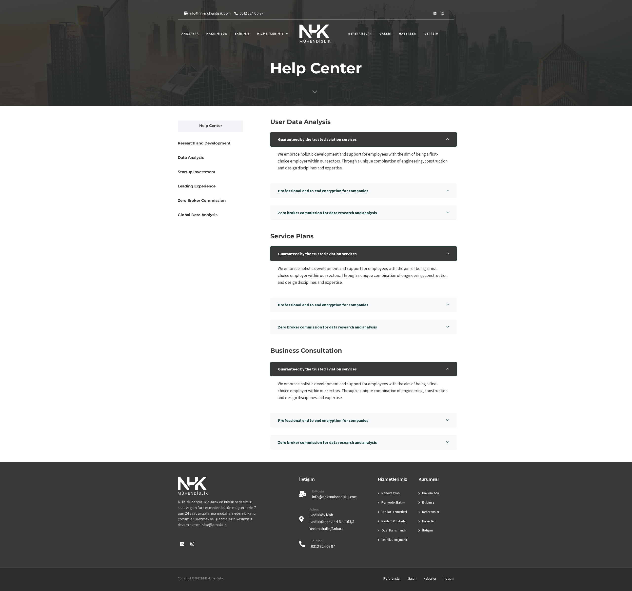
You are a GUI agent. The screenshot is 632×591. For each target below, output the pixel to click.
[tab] (363, 139)
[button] (363, 139)
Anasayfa (190, 33)
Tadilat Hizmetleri (394, 511)
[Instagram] (442, 13)
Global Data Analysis (197, 214)
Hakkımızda (216, 33)
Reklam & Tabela (393, 521)
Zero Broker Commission (202, 200)
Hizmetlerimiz (270, 33)
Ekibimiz (242, 33)
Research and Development (204, 143)
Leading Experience (197, 186)
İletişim (431, 33)
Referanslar (360, 33)
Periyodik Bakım (393, 502)
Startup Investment (197, 171)
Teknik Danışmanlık (395, 539)
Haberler (407, 33)
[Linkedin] (435, 13)
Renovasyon (390, 493)
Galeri (385, 33)
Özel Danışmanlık (393, 530)
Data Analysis (191, 157)
